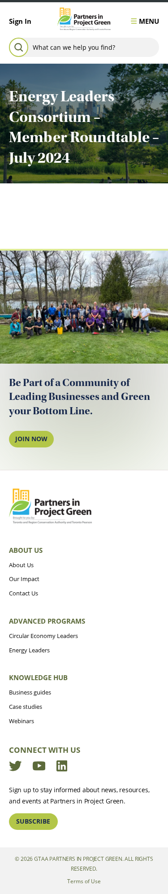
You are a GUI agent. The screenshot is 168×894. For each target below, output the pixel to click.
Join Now (31, 438)
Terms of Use (84, 881)
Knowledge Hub (38, 677)
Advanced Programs (47, 620)
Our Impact (24, 579)
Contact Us (23, 593)
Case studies (25, 707)
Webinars (21, 721)
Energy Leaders (29, 650)
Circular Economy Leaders (43, 636)
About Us (26, 550)
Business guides (30, 692)
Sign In (20, 21)
